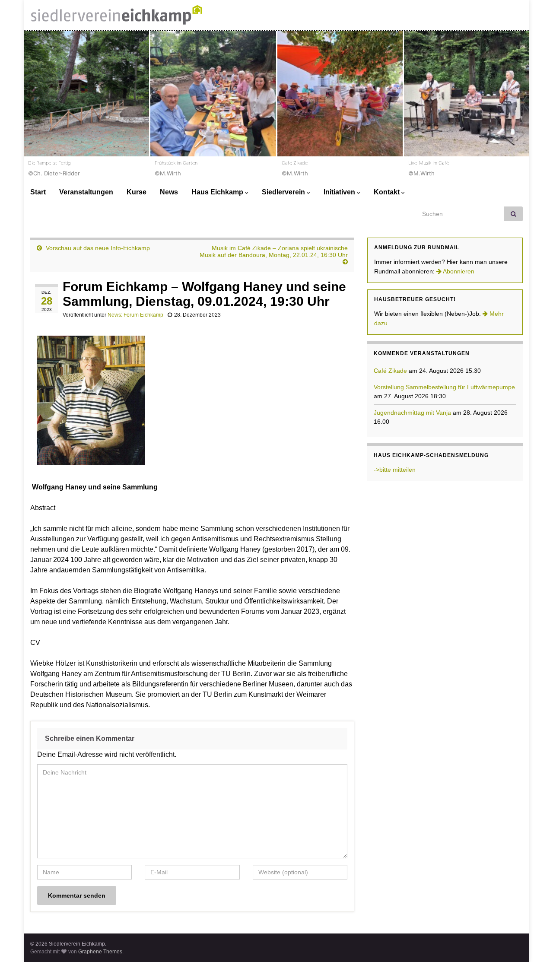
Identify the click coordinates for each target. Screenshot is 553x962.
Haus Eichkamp (218, 192)
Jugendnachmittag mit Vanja (412, 412)
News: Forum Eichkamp (135, 315)
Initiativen (340, 192)
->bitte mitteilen (395, 469)
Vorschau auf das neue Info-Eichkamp (98, 247)
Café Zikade (390, 370)
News (169, 192)
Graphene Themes (100, 952)
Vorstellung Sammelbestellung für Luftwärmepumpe (444, 387)
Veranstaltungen (86, 192)
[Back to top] (533, 942)
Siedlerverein (284, 192)
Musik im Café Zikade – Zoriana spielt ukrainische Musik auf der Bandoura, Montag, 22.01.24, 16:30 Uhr (274, 251)
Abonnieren (458, 271)
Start (38, 192)
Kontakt (387, 192)
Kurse (136, 192)
